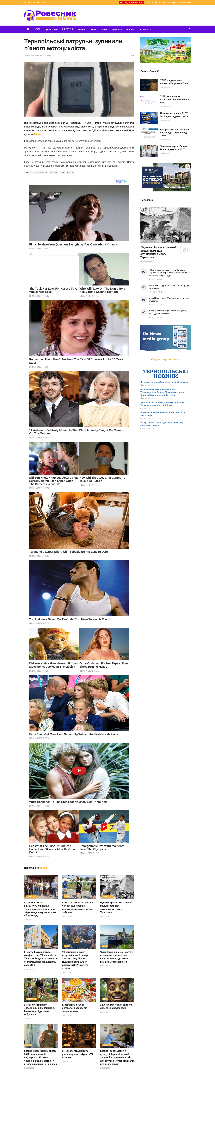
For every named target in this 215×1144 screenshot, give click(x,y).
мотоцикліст (67, 172)
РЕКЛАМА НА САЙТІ (32, 2)
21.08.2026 (106, 916)
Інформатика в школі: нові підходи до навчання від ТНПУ (174, 132)
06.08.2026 (29, 1068)
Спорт (93, 29)
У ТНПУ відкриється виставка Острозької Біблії (174, 82)
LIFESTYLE (67, 29)
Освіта (81, 29)
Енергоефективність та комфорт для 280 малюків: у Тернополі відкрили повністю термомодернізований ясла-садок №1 (40, 958)
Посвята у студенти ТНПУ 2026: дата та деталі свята (174, 115)
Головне (54, 172)
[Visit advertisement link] (165, 50)
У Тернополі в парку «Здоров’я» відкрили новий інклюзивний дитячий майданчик (39, 1009)
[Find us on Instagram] (160, 2)
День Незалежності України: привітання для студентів (169, 299)
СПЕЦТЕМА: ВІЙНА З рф (132, 2)
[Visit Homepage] (50, 15)
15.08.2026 (106, 966)
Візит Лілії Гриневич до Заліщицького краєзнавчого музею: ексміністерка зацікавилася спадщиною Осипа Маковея (40, 1107)
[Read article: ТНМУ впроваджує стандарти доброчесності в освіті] (149, 101)
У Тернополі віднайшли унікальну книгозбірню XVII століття (77, 1054)
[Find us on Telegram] (156, 2)
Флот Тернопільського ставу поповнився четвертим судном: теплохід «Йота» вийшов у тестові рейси (116, 956)
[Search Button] (190, 29)
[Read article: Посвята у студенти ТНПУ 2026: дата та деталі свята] (149, 118)
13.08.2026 (29, 1018)
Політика (131, 29)
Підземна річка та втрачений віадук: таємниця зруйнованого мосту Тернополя (116, 907)
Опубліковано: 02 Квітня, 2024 (37, 55)
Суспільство (51, 29)
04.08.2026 (106, 1068)
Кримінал (117, 29)
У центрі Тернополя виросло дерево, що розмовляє (116, 1006)
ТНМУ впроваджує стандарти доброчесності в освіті (174, 99)
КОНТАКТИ (47, 2)
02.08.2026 (67, 1117)
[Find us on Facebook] (148, 2)
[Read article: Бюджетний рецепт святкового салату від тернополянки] (79, 990)
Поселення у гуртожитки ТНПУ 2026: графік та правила (169, 287)
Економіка (145, 29)
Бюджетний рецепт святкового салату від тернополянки (74, 1008)
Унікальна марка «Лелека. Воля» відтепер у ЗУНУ (174, 148)
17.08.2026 (67, 972)
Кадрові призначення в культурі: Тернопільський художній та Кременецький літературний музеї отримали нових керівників (117, 1057)
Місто (37, 134)
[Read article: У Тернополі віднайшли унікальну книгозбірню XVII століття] (79, 1036)
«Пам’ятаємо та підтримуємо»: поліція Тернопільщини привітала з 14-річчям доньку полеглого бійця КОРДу (40, 909)
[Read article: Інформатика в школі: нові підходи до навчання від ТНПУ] (149, 134)
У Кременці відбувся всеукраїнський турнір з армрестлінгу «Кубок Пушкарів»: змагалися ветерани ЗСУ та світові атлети (75, 960)
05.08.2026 (67, 1061)
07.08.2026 (106, 1012)
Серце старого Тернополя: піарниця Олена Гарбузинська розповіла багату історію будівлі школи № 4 (78, 1107)
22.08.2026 (29, 919)
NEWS (37, 29)
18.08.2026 (29, 969)
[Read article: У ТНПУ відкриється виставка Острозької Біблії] (149, 85)
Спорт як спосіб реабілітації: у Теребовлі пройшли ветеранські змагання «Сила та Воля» (78, 907)
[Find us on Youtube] (164, 2)
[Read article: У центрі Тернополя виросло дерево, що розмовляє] (117, 990)
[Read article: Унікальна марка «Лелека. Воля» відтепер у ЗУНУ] (149, 151)
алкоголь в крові (39, 172)
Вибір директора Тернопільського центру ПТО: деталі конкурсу (168, 312)
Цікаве (104, 29)
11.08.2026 (67, 1015)
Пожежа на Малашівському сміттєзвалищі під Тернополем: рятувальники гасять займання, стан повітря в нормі (115, 1107)
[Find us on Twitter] (152, 2)
